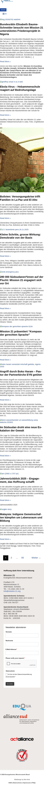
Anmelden (10, 684)
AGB (10, 783)
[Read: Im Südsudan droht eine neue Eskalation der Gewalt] (22, 422)
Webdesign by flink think (22, 779)
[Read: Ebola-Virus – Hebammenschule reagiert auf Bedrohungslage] (11, 82)
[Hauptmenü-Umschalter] (4, 13)
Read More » (5, 61)
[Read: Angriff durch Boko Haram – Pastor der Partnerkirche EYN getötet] (22, 367)
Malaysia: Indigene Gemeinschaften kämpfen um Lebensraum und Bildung (21, 517)
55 (22, 557)
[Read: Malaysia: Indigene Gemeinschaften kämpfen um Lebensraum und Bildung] (6, 509)
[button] (3, 9)
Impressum (27, 783)
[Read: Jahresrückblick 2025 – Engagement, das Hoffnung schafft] (9, 474)
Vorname (9, 632)
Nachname (9, 640)
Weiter (36, 557)
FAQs (34, 783)
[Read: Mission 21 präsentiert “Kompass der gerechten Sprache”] (16, 326)
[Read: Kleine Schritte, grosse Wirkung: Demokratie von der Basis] (14, 229)
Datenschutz (17, 783)
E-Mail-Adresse (11, 649)
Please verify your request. (15, 658)
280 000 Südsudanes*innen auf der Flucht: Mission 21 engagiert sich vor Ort (21, 280)
